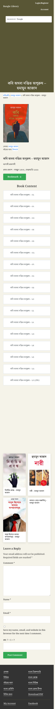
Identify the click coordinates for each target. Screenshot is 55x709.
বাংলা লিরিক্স (33, 682)
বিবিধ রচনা (8, 694)
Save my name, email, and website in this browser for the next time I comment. (24, 631)
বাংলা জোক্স (32, 677)
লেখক (6, 672)
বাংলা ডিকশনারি (34, 672)
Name (7, 599)
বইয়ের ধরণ (8, 682)
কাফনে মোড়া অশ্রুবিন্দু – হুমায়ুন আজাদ (38, 501)
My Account (10, 703)
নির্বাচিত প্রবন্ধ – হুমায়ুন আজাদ (13, 491)
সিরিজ (6, 677)
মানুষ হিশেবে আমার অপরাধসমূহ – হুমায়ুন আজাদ (12, 536)
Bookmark (13, 176)
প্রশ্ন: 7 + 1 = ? (9, 640)
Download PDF (35, 694)
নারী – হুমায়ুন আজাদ (37, 491)
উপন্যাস (15, 149)
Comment (9, 563)
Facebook (33, 703)
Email (7, 613)
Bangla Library (11, 6)
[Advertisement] (27, 51)
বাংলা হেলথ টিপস (35, 688)
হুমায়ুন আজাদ (13, 146)
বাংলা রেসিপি (9, 688)
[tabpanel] (27, 168)
